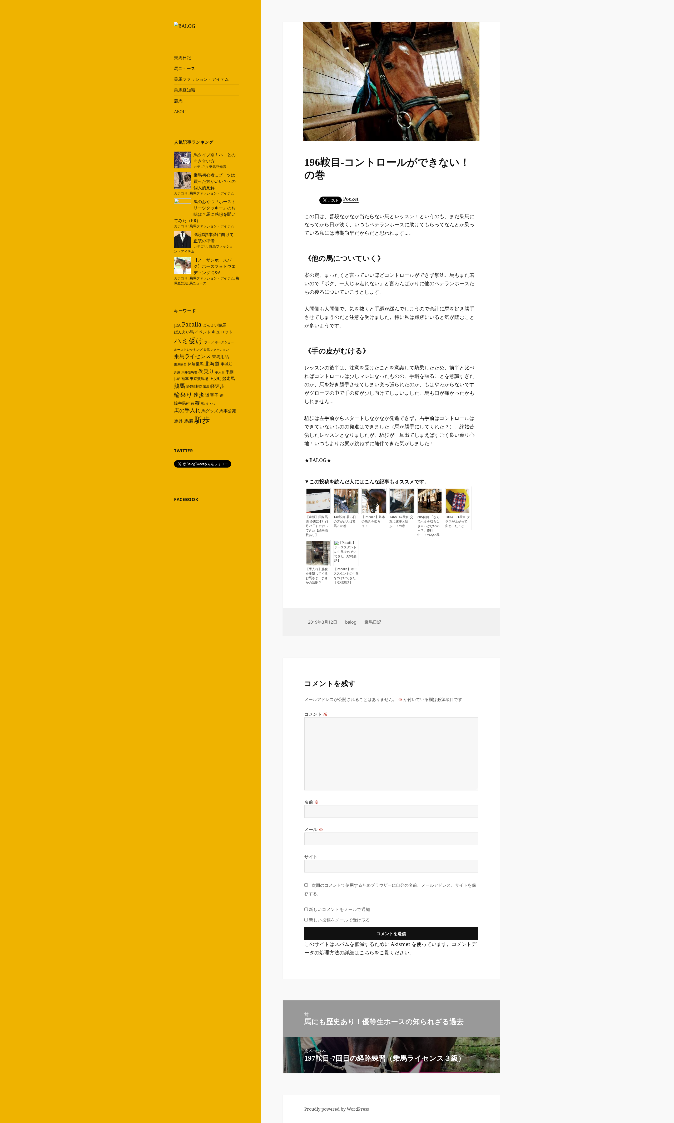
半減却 (226, 364)
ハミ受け (188, 340)
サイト (311, 857)
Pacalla (191, 324)
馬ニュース (184, 68)
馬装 (189, 420)
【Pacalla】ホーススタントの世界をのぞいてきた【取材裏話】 (346, 575)
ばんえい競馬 (214, 325)
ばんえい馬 (184, 331)
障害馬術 (182, 403)
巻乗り (206, 371)
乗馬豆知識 (184, 90)
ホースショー (224, 342)
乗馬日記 (182, 58)
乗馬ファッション (216, 349)
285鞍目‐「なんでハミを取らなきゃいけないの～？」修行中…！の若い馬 (428, 526)
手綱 (230, 371)
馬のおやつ (208, 403)
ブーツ (209, 342)
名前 (311, 802)
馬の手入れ (187, 410)
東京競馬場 (199, 378)
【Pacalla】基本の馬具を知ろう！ (373, 521)
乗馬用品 (220, 356)
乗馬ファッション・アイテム (201, 79)
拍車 (185, 378)
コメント (316, 714)
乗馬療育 (180, 364)
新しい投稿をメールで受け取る (339, 920)
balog (350, 622)
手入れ (220, 372)
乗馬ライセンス (192, 356)
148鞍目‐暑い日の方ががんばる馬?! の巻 (345, 521)
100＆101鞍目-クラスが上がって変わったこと (457, 521)
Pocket (351, 198)
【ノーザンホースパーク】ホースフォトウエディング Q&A (215, 266)
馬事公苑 (227, 411)
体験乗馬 (196, 364)
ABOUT (181, 111)
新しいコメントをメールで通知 (339, 909)
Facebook (186, 499)
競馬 (178, 101)
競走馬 (228, 378)
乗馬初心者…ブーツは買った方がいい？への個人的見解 (215, 181)
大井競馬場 (189, 372)
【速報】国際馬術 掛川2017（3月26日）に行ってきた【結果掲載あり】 (317, 526)
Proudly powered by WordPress (336, 1109)
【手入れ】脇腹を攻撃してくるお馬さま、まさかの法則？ (317, 575)
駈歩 (202, 419)
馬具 (178, 421)
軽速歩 (217, 386)
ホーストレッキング (188, 349)
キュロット (222, 332)
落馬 (206, 386)
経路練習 (194, 386)
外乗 (177, 372)
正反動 (215, 378)
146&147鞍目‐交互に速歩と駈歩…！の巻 (401, 521)
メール (313, 829)
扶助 (177, 379)
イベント (203, 331)
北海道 (212, 363)
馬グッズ (209, 411)
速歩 (199, 394)
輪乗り (183, 394)
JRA (177, 325)
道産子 (212, 395)
